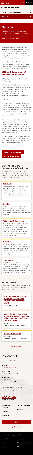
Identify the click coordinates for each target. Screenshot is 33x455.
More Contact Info (9, 360)
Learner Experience (11, 156)
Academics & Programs (13, 152)
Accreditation (21, 439)
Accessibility (5, 439)
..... (4, 12)
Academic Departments (15, 12)
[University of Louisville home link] (5, 2)
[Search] (22, 2)
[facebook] (2, 390)
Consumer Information (24, 443)
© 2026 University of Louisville (11, 435)
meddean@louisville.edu (11, 367)
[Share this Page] (30, 12)
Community (5, 411)
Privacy (4, 447)
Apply (16, 422)
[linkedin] (13, 390)
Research (20, 409)
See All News (16, 346)
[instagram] (9, 390)
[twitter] (6, 390)
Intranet (4, 415)
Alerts (3, 443)
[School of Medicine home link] (9, 397)
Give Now (17, 427)
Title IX (19, 447)
